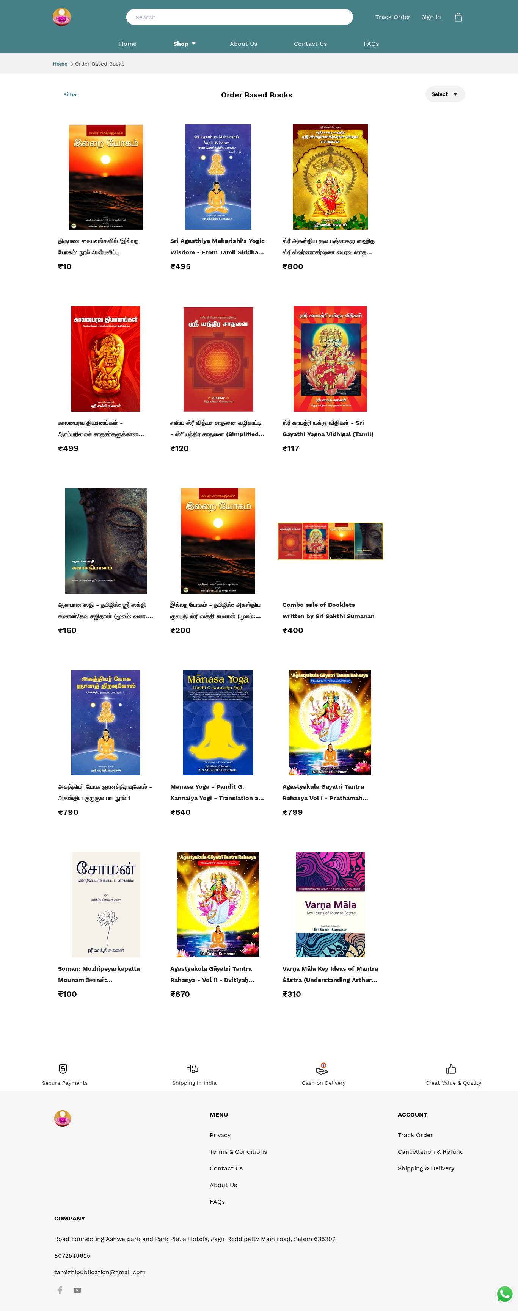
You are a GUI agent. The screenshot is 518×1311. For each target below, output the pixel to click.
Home (61, 64)
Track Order (393, 16)
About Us (223, 1185)
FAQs (217, 1201)
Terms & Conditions (238, 1151)
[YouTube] (77, 1290)
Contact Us (226, 1168)
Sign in (431, 16)
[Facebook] (60, 1290)
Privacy (220, 1135)
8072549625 (72, 1255)
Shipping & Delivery (426, 1168)
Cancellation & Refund (431, 1151)
